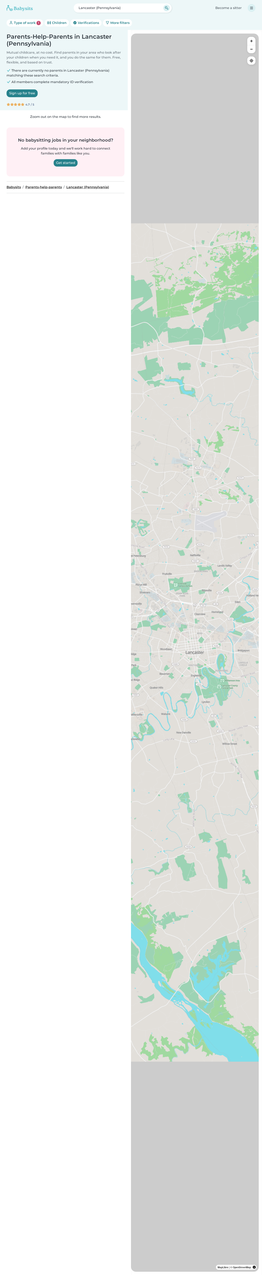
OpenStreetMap (242, 1267)
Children (59, 23)
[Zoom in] (251, 41)
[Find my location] (251, 60)
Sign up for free (22, 93)
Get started (65, 163)
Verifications (88, 23)
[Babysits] (20, 8)
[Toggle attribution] (254, 1267)
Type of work (26, 23)
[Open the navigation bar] (251, 8)
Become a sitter (228, 8)
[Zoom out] (251, 49)
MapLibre (223, 1267)
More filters (120, 23)
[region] (195, 653)
